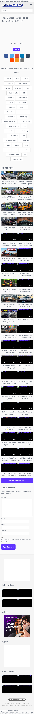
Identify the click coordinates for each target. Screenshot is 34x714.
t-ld (16, 150)
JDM (23, 93)
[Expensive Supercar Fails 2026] (24, 593)
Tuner (9, 79)
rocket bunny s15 (14, 126)
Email (3, 524)
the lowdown (25, 150)
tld (25, 155)
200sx (17, 79)
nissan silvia (10, 112)
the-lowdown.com (14, 155)
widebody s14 (17, 159)
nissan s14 (11, 107)
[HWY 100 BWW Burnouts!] (9, 679)
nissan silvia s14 (23, 112)
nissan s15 (23, 107)
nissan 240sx (22, 102)
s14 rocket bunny (23, 131)
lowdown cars (22, 98)
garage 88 (7, 88)
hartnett (28, 88)
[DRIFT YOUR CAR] (12, 5)
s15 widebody (25, 140)
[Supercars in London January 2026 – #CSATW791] (9, 593)
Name (3, 518)
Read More (16, 72)
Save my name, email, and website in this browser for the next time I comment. (16, 541)
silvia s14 (17, 145)
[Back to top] (31, 710)
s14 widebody (14, 136)
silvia (8, 145)
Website (3, 530)
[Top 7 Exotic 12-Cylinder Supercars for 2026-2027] (24, 603)
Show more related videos (17, 480)
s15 (24, 136)
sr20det (7, 150)
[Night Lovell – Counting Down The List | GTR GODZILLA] (9, 689)
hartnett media (13, 93)
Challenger (9, 83)
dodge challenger (23, 83)
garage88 (18, 88)
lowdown (11, 98)
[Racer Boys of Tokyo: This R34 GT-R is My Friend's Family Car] (24, 679)
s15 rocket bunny (11, 140)
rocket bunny (23, 117)
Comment (4, 497)
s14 (25, 126)
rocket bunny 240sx (10, 121)
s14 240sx (10, 131)
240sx (26, 79)
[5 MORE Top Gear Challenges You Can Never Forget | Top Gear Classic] (9, 603)
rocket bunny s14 (25, 121)
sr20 (26, 145)
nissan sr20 (11, 117)
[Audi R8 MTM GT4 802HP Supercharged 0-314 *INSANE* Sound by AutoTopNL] (24, 689)
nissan (11, 102)
